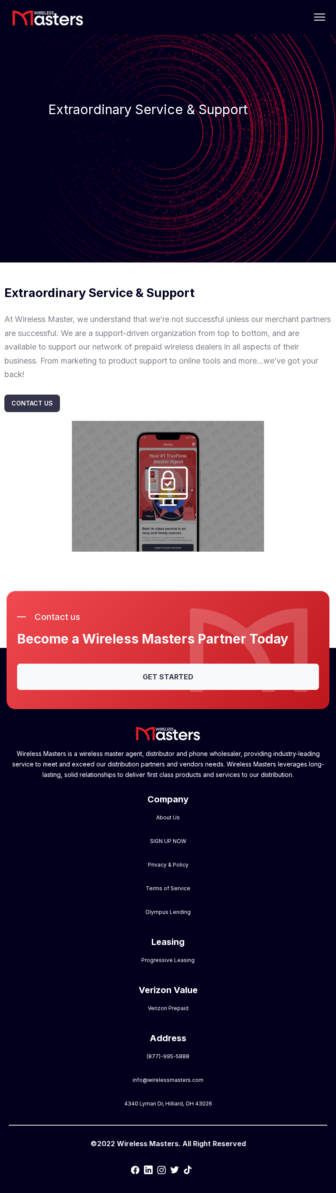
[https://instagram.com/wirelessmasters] (161, 1169)
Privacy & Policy (168, 864)
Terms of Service (168, 888)
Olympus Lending (168, 912)
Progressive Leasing (168, 960)
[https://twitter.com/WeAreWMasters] (174, 1169)
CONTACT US (32, 403)
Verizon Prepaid (168, 1008)
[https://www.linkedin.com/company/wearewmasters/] (148, 1170)
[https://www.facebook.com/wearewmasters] (135, 1169)
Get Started (168, 676)
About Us (168, 817)
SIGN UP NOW (168, 841)
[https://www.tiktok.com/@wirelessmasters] (188, 1170)
